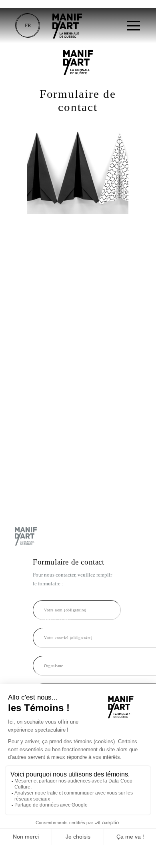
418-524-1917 (67, 654)
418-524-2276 (114, 654)
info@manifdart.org (62, 661)
